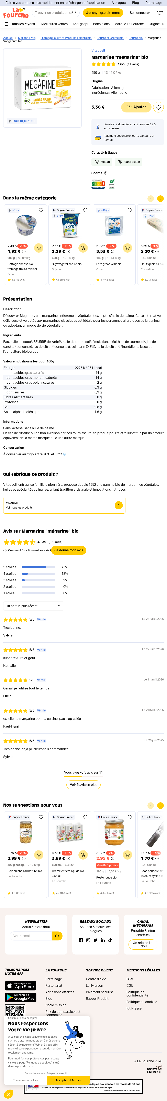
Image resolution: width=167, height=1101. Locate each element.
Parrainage (154, 2)
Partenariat (53, 985)
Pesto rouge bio (106, 877)
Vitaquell (98, 50)
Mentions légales (143, 970)
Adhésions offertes (59, 992)
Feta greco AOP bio (108, 264)
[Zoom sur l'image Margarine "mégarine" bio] (42, 88)
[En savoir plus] (105, 173)
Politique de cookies (141, 1002)
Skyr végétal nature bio (66, 264)
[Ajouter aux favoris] (40, 210)
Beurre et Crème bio (110, 38)
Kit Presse (134, 1008)
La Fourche (55, 970)
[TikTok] (110, 940)
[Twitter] (95, 940)
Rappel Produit (97, 998)
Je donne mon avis (68, 550)
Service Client (99, 970)
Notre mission (55, 1005)
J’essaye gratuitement (103, 12)
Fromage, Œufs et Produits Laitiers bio (66, 38)
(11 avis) (133, 64)
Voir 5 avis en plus (83, 784)
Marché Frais (26, 38)
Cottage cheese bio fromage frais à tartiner (22, 267)
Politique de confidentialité (137, 994)
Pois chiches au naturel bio (25, 871)
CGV (129, 979)
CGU (129, 985)
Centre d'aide (96, 979)
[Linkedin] (103, 940)
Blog (135, 2)
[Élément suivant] (160, 198)
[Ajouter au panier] (38, 247)
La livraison (94, 985)
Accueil (8, 38)
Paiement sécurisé (100, 992)
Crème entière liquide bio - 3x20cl (69, 873)
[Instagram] (88, 940)
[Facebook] (81, 940)
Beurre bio (136, 38)
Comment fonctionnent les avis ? (29, 550)
